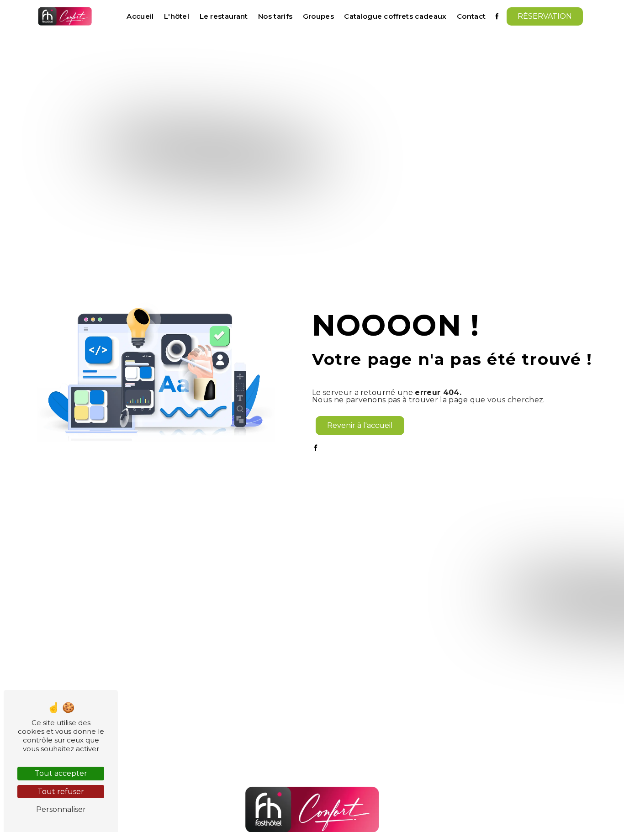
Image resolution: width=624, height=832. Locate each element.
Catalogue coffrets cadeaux (395, 16)
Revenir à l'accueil (360, 425)
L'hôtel (176, 16)
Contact (471, 16)
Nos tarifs (275, 16)
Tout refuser (60, 791)
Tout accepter (61, 773)
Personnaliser (61, 809)
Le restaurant (224, 16)
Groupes (318, 16)
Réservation (545, 16)
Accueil (140, 16)
